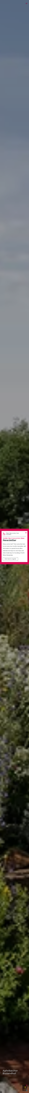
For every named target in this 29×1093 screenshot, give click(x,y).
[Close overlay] (26, 533)
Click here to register (10, 559)
